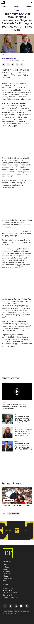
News (17, 11)
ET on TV (6, 574)
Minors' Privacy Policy (11, 597)
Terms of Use (8, 588)
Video (16, 6)
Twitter (5, 569)
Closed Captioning (10, 593)
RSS (4, 580)
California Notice (9, 595)
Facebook (6, 565)
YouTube (6, 571)
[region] (17, 530)
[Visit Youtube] (21, 606)
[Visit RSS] (27, 606)
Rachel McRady (10, 58)
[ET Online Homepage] (4, 2)
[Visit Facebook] (5, 606)
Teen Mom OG (13, 514)
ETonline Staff (8, 578)
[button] (17, 391)
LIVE (4, 6)
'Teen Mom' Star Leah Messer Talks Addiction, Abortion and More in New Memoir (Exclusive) (14, 407)
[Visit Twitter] (10, 606)
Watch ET (29, 6)
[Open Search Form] (31, 2)
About (5, 576)
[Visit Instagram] (16, 606)
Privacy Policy (8, 590)
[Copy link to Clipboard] (21, 65)
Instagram (6, 567)
